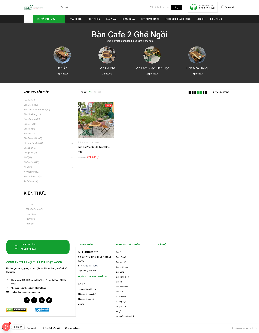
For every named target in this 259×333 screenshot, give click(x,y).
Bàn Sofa (28, 124)
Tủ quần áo (121, 306)
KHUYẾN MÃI (30, 172)
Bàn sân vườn (30, 119)
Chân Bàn (28, 148)
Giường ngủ (121, 301)
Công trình (29, 152)
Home (108, 40)
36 (99, 92)
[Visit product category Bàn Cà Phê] (107, 55)
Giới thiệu (82, 284)
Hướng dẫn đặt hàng (87, 289)
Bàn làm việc (121, 262)
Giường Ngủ (29, 162)
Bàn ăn (119, 252)
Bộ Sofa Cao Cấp (32, 143)
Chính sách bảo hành (87, 299)
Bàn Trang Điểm (31, 138)
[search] (176, 7)
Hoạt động (31, 214)
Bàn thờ (119, 292)
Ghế (25, 157)
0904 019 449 (207, 8)
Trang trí (30, 223)
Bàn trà (119, 282)
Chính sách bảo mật (51, 328)
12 (90, 92)
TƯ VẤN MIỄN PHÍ (206, 6)
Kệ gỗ (26, 167)
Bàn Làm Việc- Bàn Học (152, 68)
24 (95, 92)
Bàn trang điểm (122, 277)
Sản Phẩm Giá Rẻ (32, 176)
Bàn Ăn (62, 68)
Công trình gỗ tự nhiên (125, 316)
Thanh (254, 328)
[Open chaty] (6, 327)
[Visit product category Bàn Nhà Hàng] (197, 55)
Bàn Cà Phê (107, 68)
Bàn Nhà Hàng (197, 68)
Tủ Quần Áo (29, 181)
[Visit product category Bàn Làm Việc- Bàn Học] (152, 55)
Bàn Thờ (28, 129)
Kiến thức (30, 219)
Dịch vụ (29, 204)
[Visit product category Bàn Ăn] (62, 55)
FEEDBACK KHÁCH (34, 209)
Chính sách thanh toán (87, 294)
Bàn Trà (27, 133)
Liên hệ (81, 304)
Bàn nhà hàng (122, 267)
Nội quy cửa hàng (72, 328)
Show (83, 92)
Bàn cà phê (121, 257)
